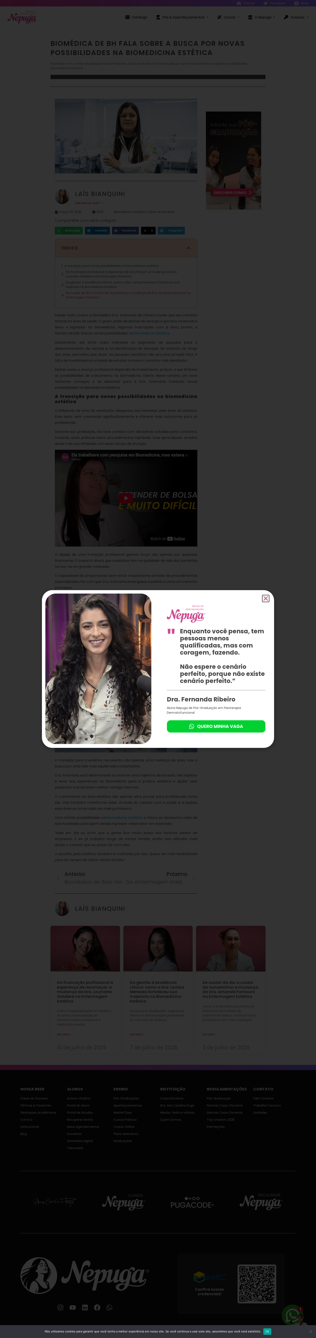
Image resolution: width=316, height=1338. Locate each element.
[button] (265, 598)
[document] (158, 669)
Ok (267, 1331)
